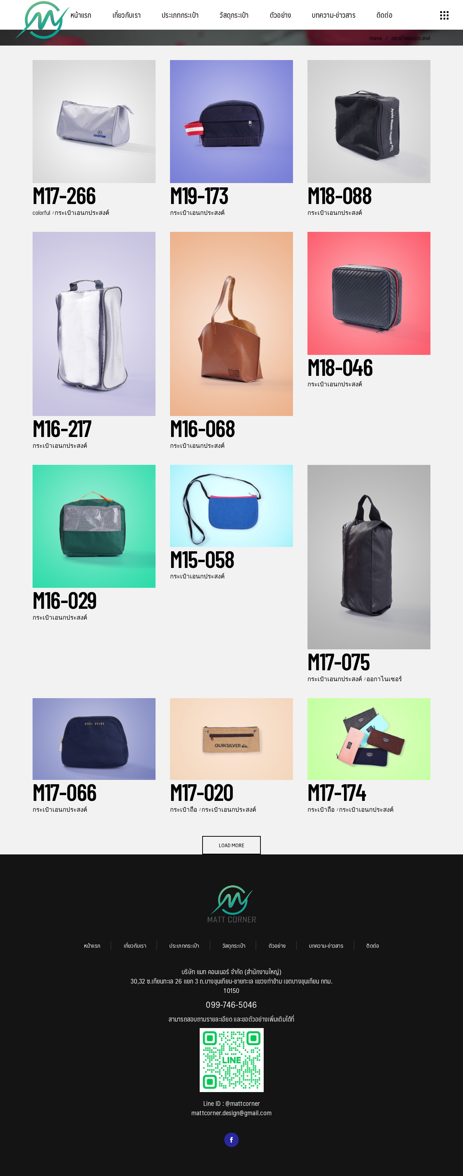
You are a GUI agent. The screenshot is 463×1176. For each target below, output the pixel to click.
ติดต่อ (372, 945)
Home (375, 37)
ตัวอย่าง (277, 945)
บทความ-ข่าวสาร (326, 945)
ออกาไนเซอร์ (384, 678)
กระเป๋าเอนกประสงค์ (82, 212)
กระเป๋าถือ (183, 809)
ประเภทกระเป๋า (184, 945)
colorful (41, 212)
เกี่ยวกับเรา (135, 945)
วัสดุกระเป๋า (233, 945)
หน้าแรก (92, 945)
